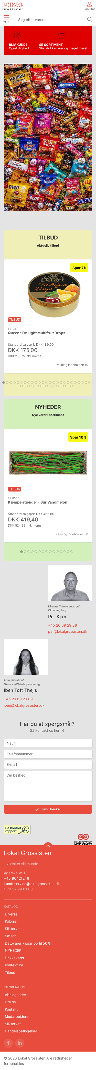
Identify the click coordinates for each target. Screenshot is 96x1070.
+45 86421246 (16, 878)
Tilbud (10, 972)
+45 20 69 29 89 (18, 699)
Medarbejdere (16, 1016)
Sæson (10, 936)
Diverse (11, 914)
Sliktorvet (13, 928)
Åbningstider (15, 994)
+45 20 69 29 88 (62, 625)
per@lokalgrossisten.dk (67, 631)
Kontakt (11, 1009)
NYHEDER (13, 950)
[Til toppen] (48, 846)
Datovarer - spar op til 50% (27, 943)
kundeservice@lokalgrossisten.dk (32, 883)
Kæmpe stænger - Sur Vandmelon (37, 502)
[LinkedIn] (19, 1043)
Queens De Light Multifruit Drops (36, 333)
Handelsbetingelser (21, 1031)
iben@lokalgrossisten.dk (24, 705)
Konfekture (14, 965)
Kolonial (11, 921)
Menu (6, 22)
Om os (10, 1002)
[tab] (3, 382)
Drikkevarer (14, 958)
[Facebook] (8, 1043)
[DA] (13, 6)
